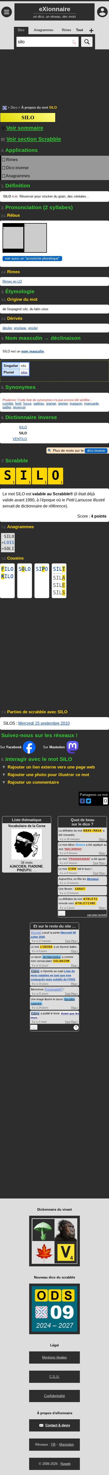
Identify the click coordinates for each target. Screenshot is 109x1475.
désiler (7, 328)
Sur (11, 747)
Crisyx (35, 971)
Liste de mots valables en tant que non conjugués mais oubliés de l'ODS (53, 975)
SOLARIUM (61, 961)
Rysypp (36, 932)
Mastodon (66, 1444)
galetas (38, 403)
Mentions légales (54, 1357)
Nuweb (65, 1464)
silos (24, 372)
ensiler (33, 328)
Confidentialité (54, 1396)
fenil (18, 403)
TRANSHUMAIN (79, 858)
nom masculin (32, 351)
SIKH (72, 869)
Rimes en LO (12, 281)
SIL (59, 569)
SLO (25, 569)
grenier (63, 403)
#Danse (80, 844)
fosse (27, 403)
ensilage (20, 328)
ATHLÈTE (90, 899)
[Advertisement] (54, 74)
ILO (7, 569)
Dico (14, 107)
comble (8, 403)
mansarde (91, 403)
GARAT (80, 889)
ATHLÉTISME (85, 903)
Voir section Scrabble (33, 139)
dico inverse (96, 451)
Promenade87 (53, 989)
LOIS (9, 542)
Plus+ (102, 839)
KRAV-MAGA (92, 830)
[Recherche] (87, 42)
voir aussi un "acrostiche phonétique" (32, 258)
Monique (93, 878)
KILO (23, 427)
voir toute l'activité (96, 915)
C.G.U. (54, 1377)
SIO (42, 569)
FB (53, 1444)
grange (51, 403)
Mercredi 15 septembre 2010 (44, 723)
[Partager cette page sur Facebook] (82, 801)
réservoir (19, 407)
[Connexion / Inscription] (102, 12)
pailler (7, 407)
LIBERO (46, 947)
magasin (76, 403)
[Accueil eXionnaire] (5, 107)
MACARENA (73, 849)
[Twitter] (88, 802)
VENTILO (20, 439)
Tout (95, 862)
